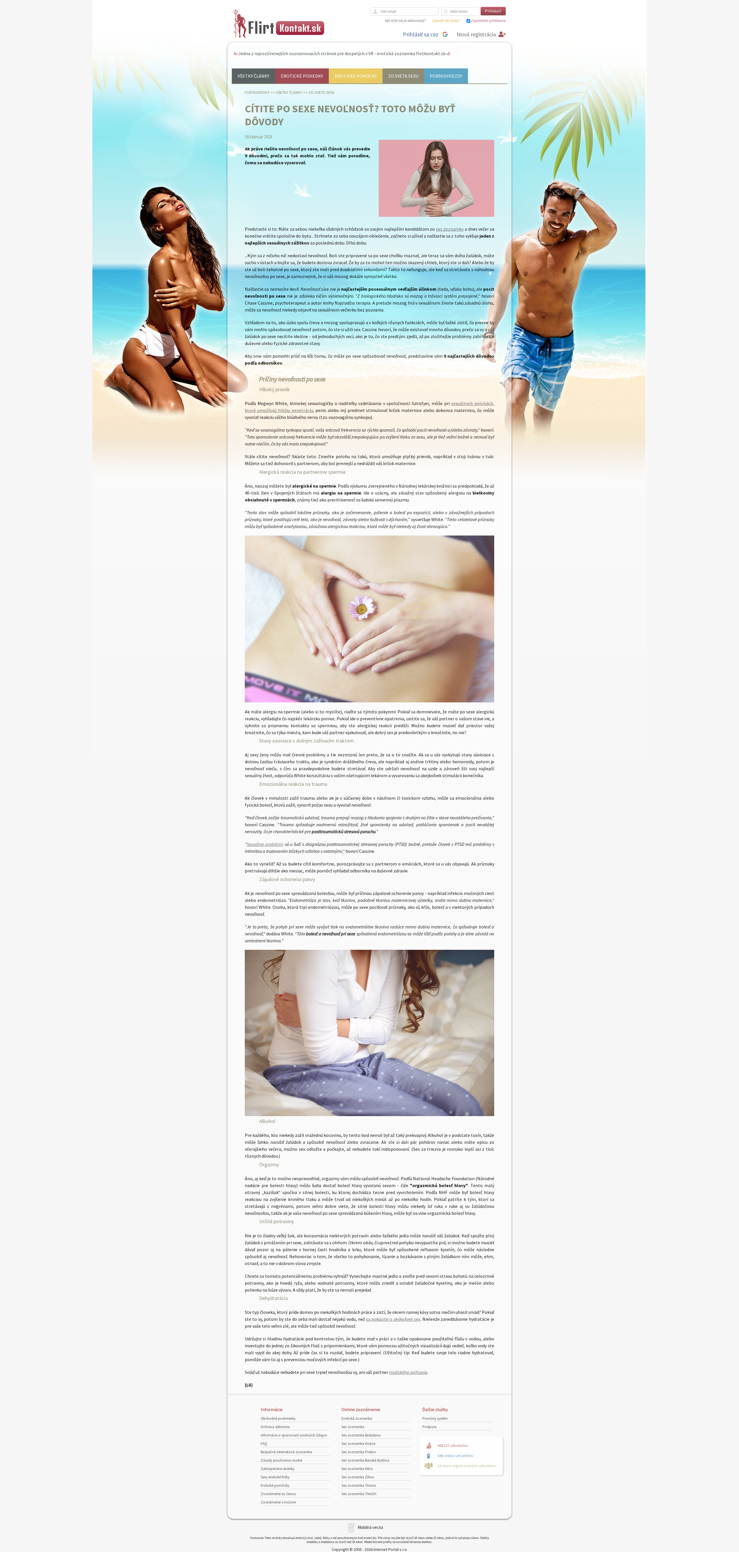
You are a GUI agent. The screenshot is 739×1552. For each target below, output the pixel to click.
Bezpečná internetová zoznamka (286, 1452)
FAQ (264, 1443)
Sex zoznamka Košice (358, 1443)
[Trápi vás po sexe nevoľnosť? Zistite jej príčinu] (369, 1114)
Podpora (429, 1426)
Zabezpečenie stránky (277, 1468)
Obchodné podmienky (278, 1418)
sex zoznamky (450, 229)
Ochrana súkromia (275, 1426)
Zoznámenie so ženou (278, 1493)
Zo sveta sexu (403, 76)
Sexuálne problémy (265, 844)
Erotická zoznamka (356, 1418)
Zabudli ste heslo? (446, 20)
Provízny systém (435, 1418)
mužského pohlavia (408, 1372)
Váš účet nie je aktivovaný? (405, 20)
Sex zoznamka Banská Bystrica (365, 1460)
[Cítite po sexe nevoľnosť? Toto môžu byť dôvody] (436, 215)
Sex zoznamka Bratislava (360, 1435)
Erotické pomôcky (356, 76)
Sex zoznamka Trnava (358, 1485)
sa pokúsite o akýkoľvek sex (393, 1319)
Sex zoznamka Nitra (357, 1468)
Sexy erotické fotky (275, 1477)
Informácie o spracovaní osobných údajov (294, 1435)
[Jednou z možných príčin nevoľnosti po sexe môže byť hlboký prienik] (369, 701)
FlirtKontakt (257, 92)
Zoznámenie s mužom (278, 1502)
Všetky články (253, 76)
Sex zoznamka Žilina (357, 1477)
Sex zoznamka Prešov (358, 1452)
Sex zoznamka (352, 1426)
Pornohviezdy (446, 76)
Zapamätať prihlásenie (488, 20)
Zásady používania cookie (281, 1460)
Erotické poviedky (302, 76)
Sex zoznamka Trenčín (358, 1493)
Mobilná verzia (370, 1527)
